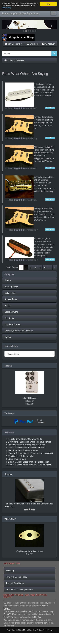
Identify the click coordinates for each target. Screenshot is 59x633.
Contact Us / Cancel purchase (19, 589)
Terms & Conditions (15, 583)
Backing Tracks (11, 286)
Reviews (20, 60)
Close (48, 4)
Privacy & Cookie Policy (16, 576)
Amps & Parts (11, 299)
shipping (7, 608)
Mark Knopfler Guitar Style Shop (20, 13)
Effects (8, 305)
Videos (8, 336)
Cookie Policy (6, 8)
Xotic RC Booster (29, 398)
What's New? (10, 518)
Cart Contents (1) (15, 43)
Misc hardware (11, 311)
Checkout (33, 43)
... (50, 267)
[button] (6, 24)
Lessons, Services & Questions (19, 330)
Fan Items (9, 318)
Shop (11, 60)
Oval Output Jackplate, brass (29, 551)
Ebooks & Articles (12, 324)
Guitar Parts (10, 292)
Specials (8, 365)
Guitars (8, 280)
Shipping (10, 570)
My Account (49, 43)
